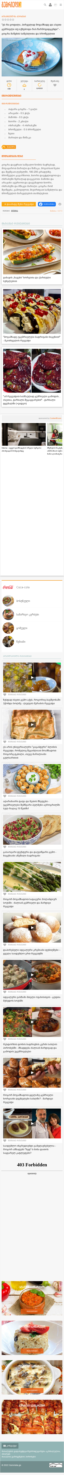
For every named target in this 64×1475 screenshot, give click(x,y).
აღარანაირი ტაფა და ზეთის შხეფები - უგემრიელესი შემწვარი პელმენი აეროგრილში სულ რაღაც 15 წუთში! (31, 805)
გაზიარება (49, 204)
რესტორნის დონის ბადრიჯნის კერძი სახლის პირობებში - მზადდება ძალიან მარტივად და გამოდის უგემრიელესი (30, 1048)
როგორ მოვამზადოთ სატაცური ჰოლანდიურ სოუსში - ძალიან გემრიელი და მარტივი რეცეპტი (30, 903)
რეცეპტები (32, 1311)
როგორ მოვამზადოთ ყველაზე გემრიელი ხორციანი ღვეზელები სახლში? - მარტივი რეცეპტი (28, 1098)
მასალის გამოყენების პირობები (19, 1456)
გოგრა (14, 211)
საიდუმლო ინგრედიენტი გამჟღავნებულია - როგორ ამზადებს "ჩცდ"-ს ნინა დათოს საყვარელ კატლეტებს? (29, 1149)
